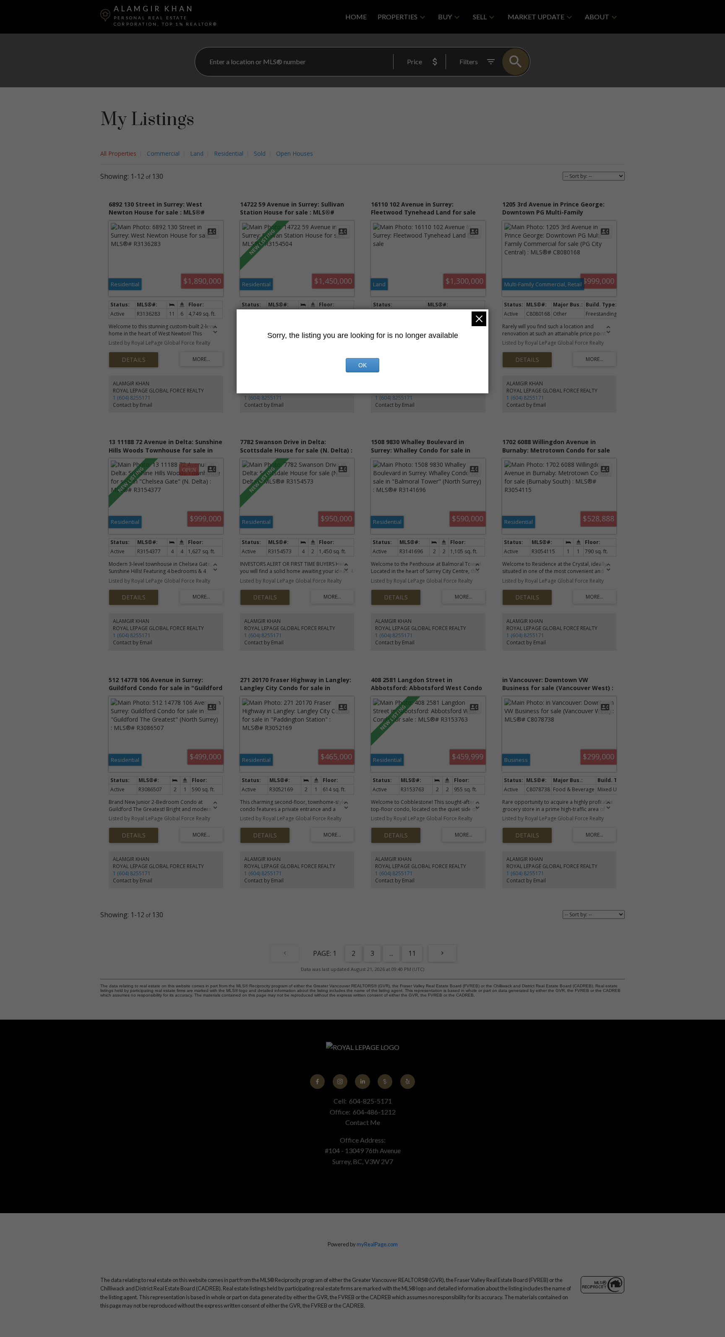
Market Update (536, 17)
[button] (317, 1081)
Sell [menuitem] (480, 17)
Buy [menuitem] (445, 17)
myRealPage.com (377, 1244)
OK (362, 365)
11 (412, 953)
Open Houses (294, 153)
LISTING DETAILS (133, 359)
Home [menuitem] (356, 17)
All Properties (118, 153)
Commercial (163, 153)
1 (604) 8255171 (132, 397)
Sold (260, 153)
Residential (228, 153)
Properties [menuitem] (397, 17)
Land (196, 153)
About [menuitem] (597, 17)
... (391, 953)
